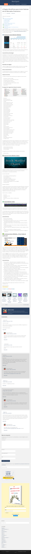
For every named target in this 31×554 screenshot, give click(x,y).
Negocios (3, 538)
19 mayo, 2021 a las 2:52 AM (7, 390)
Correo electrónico (5, 453)
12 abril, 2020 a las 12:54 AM (7, 381)
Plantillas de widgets (7, 20)
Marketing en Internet (5, 537)
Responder (4, 329)
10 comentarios (13, 13)
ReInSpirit (15, 1)
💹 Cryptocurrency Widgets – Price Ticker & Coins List (10, 27)
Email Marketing (4, 531)
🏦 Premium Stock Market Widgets (8, 18)
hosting (3, 536)
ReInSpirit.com (7, 551)
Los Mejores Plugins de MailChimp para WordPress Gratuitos (9, 300)
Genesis (3, 532)
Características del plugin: (7, 19)
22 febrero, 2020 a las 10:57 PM (11, 333)
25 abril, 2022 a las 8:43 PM (7, 413)
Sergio (4, 412)
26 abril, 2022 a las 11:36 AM (10, 425)
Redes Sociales (4, 542)
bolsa (24, 304)
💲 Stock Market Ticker (6, 25)
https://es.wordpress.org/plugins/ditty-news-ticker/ (12, 428)
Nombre (3, 449)
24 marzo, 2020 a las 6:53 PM (11, 369)
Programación (4, 541)
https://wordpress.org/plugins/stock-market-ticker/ (12, 373)
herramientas (3, 535)
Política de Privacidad (23, 551)
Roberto (4, 380)
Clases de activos (6, 22)
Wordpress (6, 304)
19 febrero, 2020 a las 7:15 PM (7, 321)
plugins (28, 304)
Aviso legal (19, 551)
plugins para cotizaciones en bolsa (20, 31)
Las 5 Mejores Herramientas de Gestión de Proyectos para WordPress (20, 300)
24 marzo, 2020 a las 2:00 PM (7, 356)
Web (2, 456)
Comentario (4, 439)
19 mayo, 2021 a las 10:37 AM (11, 400)
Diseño (3, 530)
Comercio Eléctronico (5, 529)
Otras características (7, 21)
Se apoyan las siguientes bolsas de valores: (9, 23)
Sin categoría (3, 544)
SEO (2, 543)
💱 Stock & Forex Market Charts (7, 24)
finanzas (26, 304)
